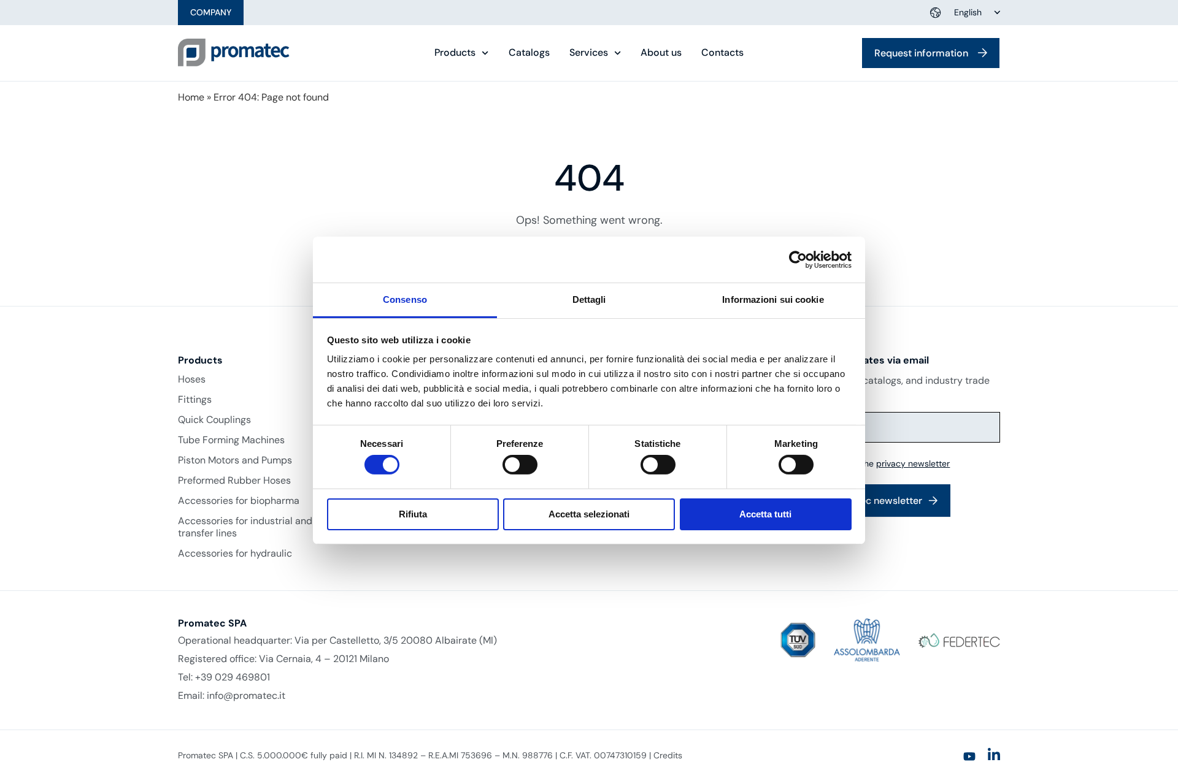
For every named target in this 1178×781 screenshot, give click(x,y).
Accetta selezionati (589, 514)
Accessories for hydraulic (235, 553)
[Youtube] (969, 756)
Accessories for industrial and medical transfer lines (264, 527)
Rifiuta (413, 514)
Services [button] (588, 53)
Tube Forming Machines (231, 440)
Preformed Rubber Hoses (234, 480)
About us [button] (661, 53)
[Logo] (234, 53)
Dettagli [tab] (589, 299)
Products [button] (454, 53)
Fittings (195, 400)
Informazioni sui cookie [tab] (772, 299)
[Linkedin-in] (994, 755)
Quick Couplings (214, 420)
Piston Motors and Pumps (235, 460)
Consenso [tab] (405, 299)
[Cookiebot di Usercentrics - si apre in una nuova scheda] (798, 259)
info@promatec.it (246, 695)
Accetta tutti (765, 514)
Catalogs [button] (529, 53)
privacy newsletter (913, 463)
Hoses (192, 379)
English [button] (968, 12)
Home (191, 97)
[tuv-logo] (797, 640)
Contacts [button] (722, 53)
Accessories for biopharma (238, 501)
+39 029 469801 (232, 677)
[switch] (519, 464)
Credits (667, 755)
